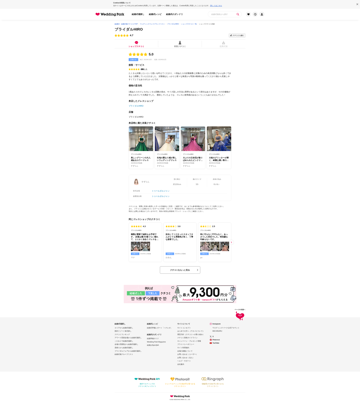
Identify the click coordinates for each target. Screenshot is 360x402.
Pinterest (216, 340)
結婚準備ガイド (153, 339)
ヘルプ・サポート (184, 361)
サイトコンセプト (184, 328)
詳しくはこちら (216, 6)
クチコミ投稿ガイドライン (187, 338)
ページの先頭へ (240, 309)
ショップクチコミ (136, 46)
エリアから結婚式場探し (124, 328)
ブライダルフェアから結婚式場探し (128, 351)
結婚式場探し (138, 14)
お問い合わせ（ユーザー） (187, 354)
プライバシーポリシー (185, 344)
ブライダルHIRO (129, 29)
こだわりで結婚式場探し (124, 341)
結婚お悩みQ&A (153, 345)
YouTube (215, 343)
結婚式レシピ (155, 14)
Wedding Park (180, 396)
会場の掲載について (185, 351)
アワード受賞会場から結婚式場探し (128, 338)
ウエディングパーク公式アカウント (225, 328)
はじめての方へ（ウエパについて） (190, 331)
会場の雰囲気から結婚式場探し (126, 344)
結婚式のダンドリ (174, 14)
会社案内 (180, 364)
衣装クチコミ (180, 46)
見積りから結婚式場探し (124, 348)
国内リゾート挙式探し (123, 331)
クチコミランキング (122, 334)
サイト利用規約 (183, 348)
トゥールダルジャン (161, 191)
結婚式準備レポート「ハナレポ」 (159, 328)
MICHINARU (217, 331)
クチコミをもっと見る (180, 270)
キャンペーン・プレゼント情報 (189, 341)
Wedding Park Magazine (156, 342)
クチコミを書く (238, 35)
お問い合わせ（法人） (185, 358)
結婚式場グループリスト (124, 354)
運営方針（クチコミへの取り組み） (190, 334)
